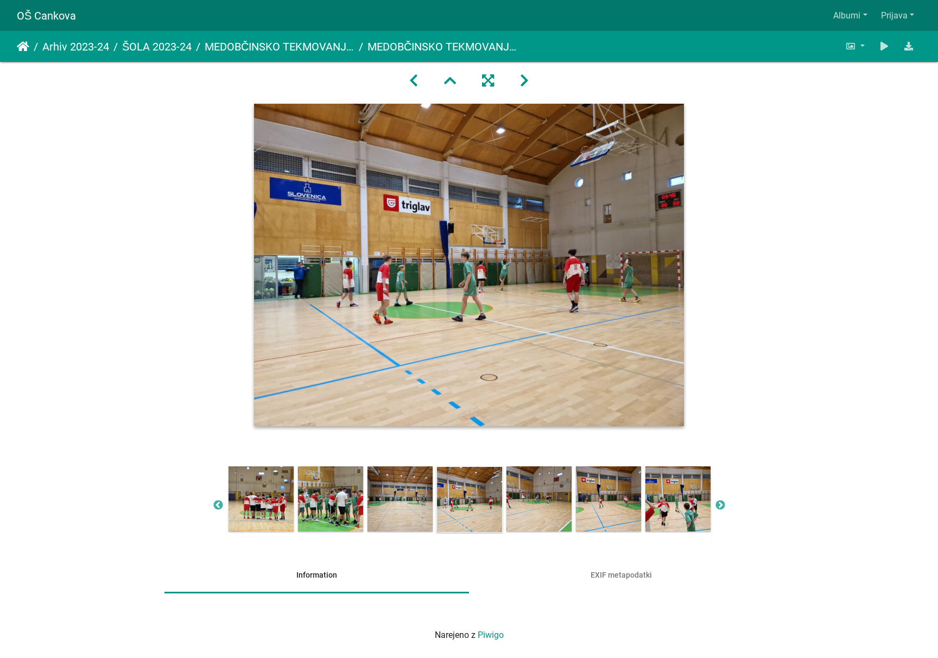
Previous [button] (218, 505)
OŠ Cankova (46, 15)
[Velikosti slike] (855, 46)
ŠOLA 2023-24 (157, 46)
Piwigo (491, 635)
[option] (261, 499)
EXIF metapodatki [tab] (621, 575)
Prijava (894, 15)
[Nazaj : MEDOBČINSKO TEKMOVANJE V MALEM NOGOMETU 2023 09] (413, 81)
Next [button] (720, 505)
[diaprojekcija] (884, 46)
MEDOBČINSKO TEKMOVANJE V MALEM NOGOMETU (279, 46)
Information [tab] (316, 575)
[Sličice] (450, 81)
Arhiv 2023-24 (75, 46)
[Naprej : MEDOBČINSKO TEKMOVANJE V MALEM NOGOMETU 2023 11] (524, 81)
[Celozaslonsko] (488, 81)
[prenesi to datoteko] (908, 46)
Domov (23, 47)
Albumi (846, 15)
